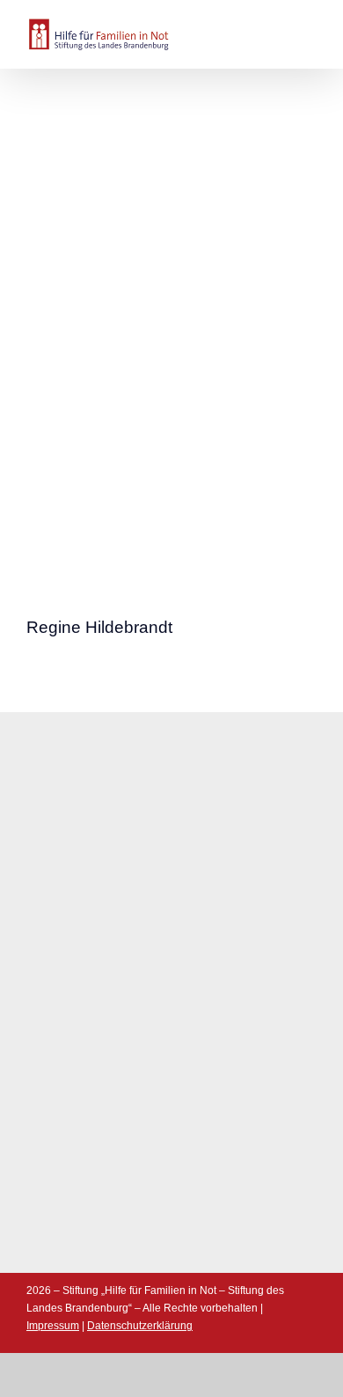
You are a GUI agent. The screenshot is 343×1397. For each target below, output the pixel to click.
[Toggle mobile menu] (310, 28)
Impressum (52, 1326)
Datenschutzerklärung (140, 1326)
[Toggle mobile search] (278, 28)
